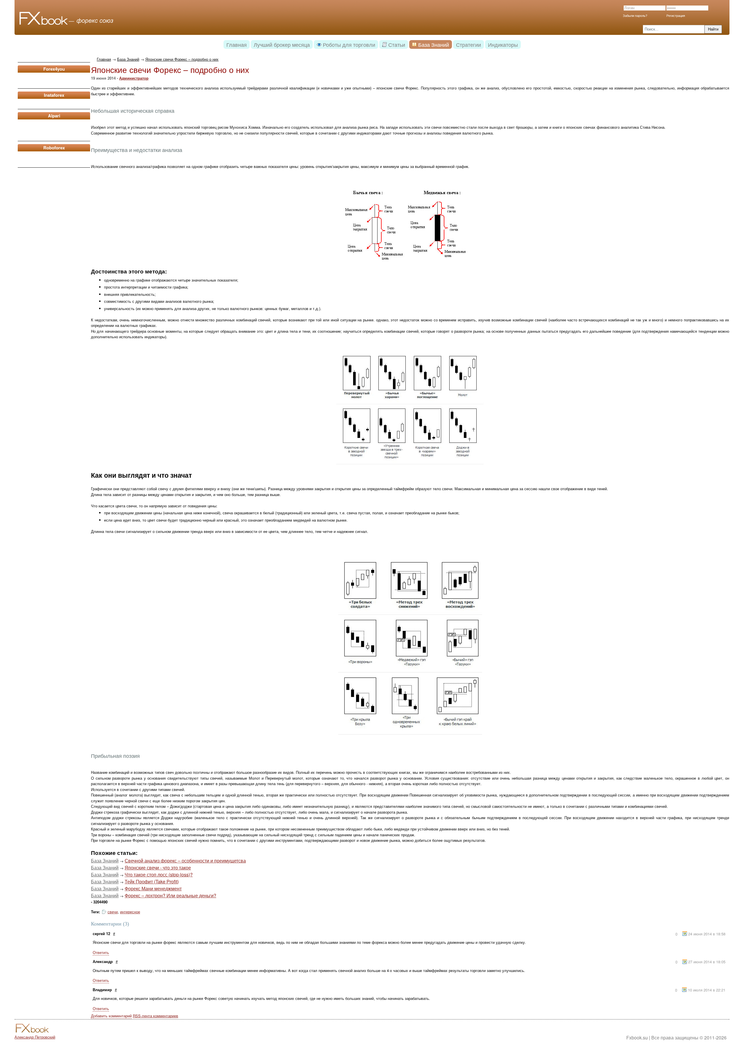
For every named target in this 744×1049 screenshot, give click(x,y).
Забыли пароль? (635, 15)
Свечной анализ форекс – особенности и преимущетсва (185, 860)
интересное (130, 911)
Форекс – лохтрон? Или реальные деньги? (170, 895)
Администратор (134, 78)
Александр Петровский (35, 1037)
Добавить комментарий (111, 1015)
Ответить (101, 952)
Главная (104, 59)
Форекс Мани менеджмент (153, 888)
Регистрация (675, 15)
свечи (113, 911)
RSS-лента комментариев (155, 1015)
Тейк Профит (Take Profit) (152, 881)
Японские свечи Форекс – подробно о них (182, 59)
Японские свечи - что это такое (158, 867)
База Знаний (128, 59)
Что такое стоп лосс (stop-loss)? (159, 874)
